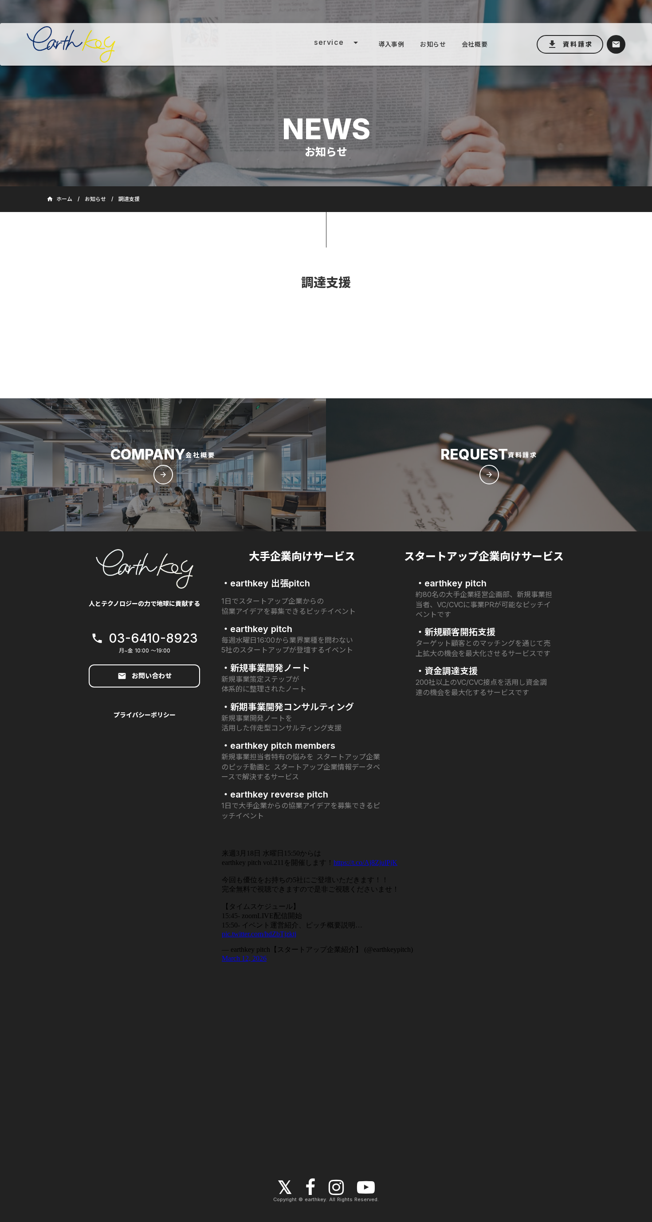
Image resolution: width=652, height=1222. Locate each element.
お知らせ (95, 199)
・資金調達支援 (447, 671)
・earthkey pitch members (278, 745)
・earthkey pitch (256, 629)
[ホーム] (144, 44)
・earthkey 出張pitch (265, 583)
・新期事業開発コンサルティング (287, 707)
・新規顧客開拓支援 (455, 632)
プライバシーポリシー (145, 715)
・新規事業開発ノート (265, 668)
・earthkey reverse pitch (274, 794)
